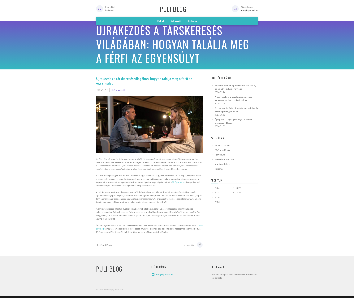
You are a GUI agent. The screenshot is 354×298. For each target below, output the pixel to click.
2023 (217, 202)
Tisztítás (219, 169)
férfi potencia (178, 182)
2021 (238, 192)
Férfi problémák (118, 90)
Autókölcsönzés (222, 145)
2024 (217, 197)
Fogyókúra (220, 154)
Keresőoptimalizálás (224, 159)
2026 (217, 188)
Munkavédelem (222, 164)
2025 (217, 192)
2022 (238, 188)
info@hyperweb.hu (249, 10)
